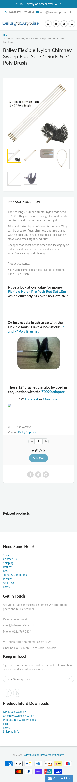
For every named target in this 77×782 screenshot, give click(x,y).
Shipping (8, 563)
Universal (50, 399)
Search (7, 555)
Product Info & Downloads (19, 719)
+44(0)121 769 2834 (21, 12)
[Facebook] (8, 693)
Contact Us (10, 559)
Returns (7, 567)
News (6, 586)
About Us (8, 582)
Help (6, 723)
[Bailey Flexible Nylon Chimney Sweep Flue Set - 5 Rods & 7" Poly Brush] (38, 114)
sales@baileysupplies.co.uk (56, 12)
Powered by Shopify (52, 754)
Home (6, 35)
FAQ (5, 570)
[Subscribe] (69, 679)
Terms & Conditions (15, 574)
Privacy (7, 578)
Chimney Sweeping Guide (18, 715)
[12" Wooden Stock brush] (38, 405)
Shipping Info (11, 731)
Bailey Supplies (27, 432)
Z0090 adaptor (53, 391)
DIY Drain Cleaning (14, 711)
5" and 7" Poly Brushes (36, 329)
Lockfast (31, 399)
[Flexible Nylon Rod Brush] (38, 353)
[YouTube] (17, 693)
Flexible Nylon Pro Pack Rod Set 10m (37, 291)
